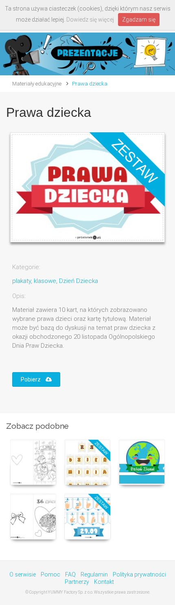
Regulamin (94, 574)
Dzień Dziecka (78, 281)
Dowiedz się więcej (90, 19)
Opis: (19, 296)
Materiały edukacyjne (36, 84)
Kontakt (104, 582)
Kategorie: (26, 267)
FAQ (70, 574)
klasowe (45, 281)
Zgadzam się (138, 19)
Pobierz (33, 379)
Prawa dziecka (89, 84)
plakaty (21, 281)
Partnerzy (77, 582)
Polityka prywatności (139, 574)
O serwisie (22, 574)
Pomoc (50, 574)
